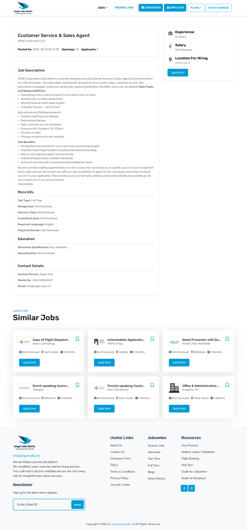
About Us (116, 445)
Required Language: (31, 224)
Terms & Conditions (122, 471)
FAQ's (114, 465)
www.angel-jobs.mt (123, 524)
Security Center (120, 484)
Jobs (102, 7)
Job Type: (24, 200)
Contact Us (117, 452)
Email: (22, 286)
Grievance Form (120, 458)
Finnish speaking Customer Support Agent (139, 386)
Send (77, 504)
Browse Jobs (156, 445)
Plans (194, 7)
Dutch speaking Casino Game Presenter (62, 386)
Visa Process (189, 445)
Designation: (26, 206)
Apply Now (177, 72)
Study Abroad (218, 7)
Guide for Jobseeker (194, 471)
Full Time (153, 465)
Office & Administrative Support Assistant (213, 386)
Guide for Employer (193, 478)
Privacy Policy (119, 478)
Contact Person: (28, 274)
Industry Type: (27, 212)
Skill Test (187, 465)
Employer (176, 7)
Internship (154, 452)
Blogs (151, 472)
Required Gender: (29, 230)
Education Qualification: (33, 247)
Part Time (154, 458)
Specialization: (27, 253)
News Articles (156, 478)
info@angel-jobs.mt (26, 455)
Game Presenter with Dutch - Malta (208, 340)
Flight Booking (190, 458)
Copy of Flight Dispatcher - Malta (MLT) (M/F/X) (68, 340)
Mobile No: (24, 280)
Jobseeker (152, 7)
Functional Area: (29, 218)
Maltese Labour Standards (198, 452)
